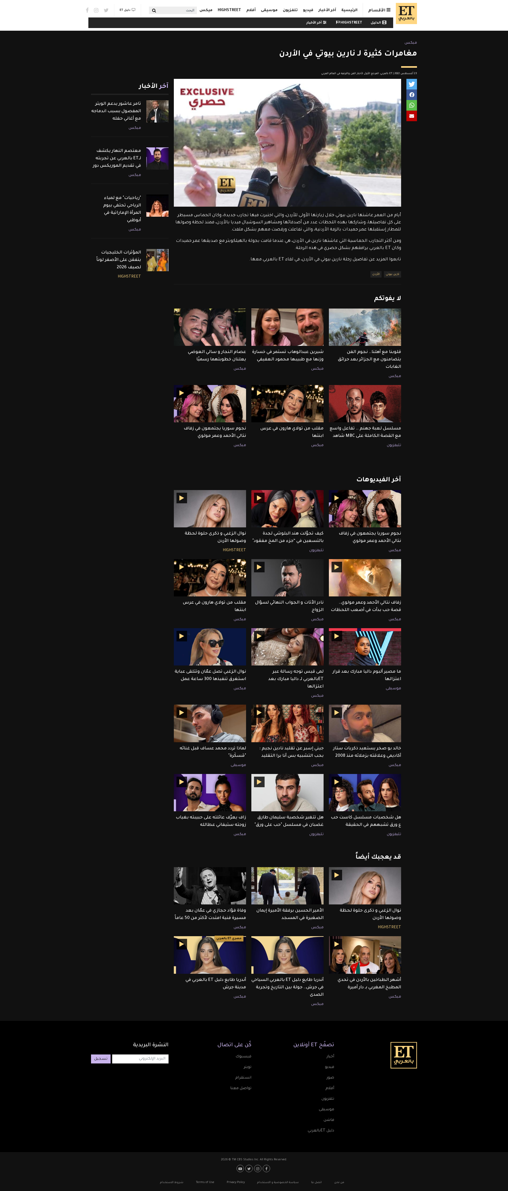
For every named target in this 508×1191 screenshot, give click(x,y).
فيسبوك (243, 1057)
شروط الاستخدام (171, 1182)
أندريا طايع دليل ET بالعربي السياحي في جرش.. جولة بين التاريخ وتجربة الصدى (287, 987)
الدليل (376, 23)
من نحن (339, 1182)
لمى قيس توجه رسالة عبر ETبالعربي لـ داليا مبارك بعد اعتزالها (296, 679)
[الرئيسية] (405, 13)
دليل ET (125, 10)
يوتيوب (241, 1168)
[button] (411, 84)
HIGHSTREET (229, 10)
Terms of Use (205, 1182)
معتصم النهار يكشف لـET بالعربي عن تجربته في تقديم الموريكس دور (117, 158)
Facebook (87, 10)
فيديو (308, 10)
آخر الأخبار (327, 10)
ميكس (205, 10)
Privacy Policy (236, 1182)
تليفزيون (394, 445)
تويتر (247, 1067)
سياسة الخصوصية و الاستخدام (278, 1182)
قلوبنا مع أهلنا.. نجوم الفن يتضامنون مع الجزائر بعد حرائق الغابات (369, 359)
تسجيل (100, 1059)
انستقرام (243, 1078)
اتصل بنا (316, 1182)
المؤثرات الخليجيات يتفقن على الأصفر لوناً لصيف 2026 (118, 260)
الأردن (376, 274)
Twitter (106, 10)
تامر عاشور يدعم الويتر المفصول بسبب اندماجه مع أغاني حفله (116, 111)
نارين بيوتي (392, 274)
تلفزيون (290, 10)
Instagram (96, 10)
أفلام (251, 10)
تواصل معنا (240, 1088)
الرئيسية (349, 10)
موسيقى (269, 10)
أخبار (330, 1057)
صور (330, 1078)
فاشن (329, 1120)
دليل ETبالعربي (321, 1131)
